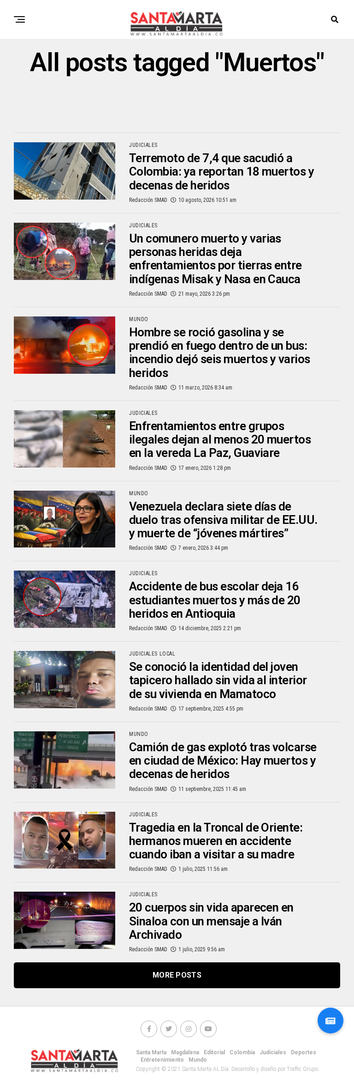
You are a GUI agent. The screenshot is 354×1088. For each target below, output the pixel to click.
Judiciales (273, 1052)
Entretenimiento (162, 1060)
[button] (330, 1020)
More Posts (177, 975)
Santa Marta (151, 1052)
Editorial (214, 1052)
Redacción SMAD (148, 200)
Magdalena (185, 1052)
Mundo (198, 1060)
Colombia (242, 1052)
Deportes (303, 1052)
